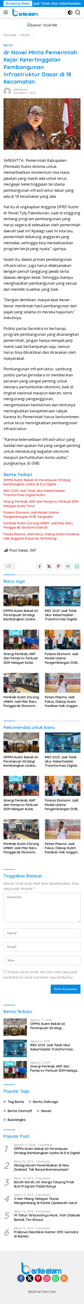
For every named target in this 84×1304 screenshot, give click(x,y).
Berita (8, 45)
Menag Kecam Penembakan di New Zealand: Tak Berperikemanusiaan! (41, 1167)
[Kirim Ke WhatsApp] (77, 566)
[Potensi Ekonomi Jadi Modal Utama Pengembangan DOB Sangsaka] (62, 640)
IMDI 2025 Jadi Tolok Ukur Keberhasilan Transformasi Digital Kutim (34, 493)
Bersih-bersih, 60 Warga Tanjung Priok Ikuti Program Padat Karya (44, 1184)
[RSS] (64, 1279)
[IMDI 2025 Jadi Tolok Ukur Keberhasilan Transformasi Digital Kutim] (62, 596)
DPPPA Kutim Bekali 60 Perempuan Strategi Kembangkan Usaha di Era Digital (37, 482)
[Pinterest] (38, 1279)
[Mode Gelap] (70, 12)
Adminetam (20, 90)
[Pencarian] (77, 12)
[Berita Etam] (25, 12)
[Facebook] (21, 1279)
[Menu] (7, 12)
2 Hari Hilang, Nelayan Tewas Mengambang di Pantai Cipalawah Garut (45, 1201)
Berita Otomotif (20, 1111)
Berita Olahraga (45, 1102)
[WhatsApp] (55, 1279)
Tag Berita (16, 1102)
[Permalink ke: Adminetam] (7, 91)
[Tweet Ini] (49, 566)
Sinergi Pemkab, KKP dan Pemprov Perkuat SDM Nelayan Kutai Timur (41, 503)
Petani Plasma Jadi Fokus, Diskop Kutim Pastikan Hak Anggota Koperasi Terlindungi (42, 536)
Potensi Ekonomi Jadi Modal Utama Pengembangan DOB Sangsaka (31, 514)
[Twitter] (29, 1279)
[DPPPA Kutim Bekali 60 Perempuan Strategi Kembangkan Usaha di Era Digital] (21, 596)
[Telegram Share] (67, 566)
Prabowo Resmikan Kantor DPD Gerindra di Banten (46, 1234)
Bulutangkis (17, 1120)
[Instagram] (47, 1279)
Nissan (46, 1111)
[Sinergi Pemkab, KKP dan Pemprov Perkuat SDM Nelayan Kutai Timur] (21, 640)
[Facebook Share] (39, 566)
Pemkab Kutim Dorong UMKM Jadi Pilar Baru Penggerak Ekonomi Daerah (38, 525)
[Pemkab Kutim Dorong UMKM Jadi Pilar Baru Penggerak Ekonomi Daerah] (21, 683)
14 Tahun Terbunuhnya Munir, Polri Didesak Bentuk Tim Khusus (47, 1217)
